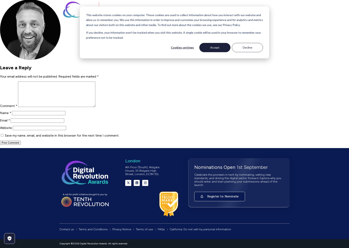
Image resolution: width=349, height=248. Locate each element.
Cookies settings (182, 47)
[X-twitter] (128, 183)
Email (5, 120)
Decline (247, 47)
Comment (8, 106)
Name (5, 113)
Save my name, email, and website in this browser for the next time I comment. (62, 135)
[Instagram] (145, 183)
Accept (215, 47)
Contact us (271, 28)
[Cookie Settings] (9, 238)
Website (6, 128)
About (74, 28)
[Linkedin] (137, 183)
